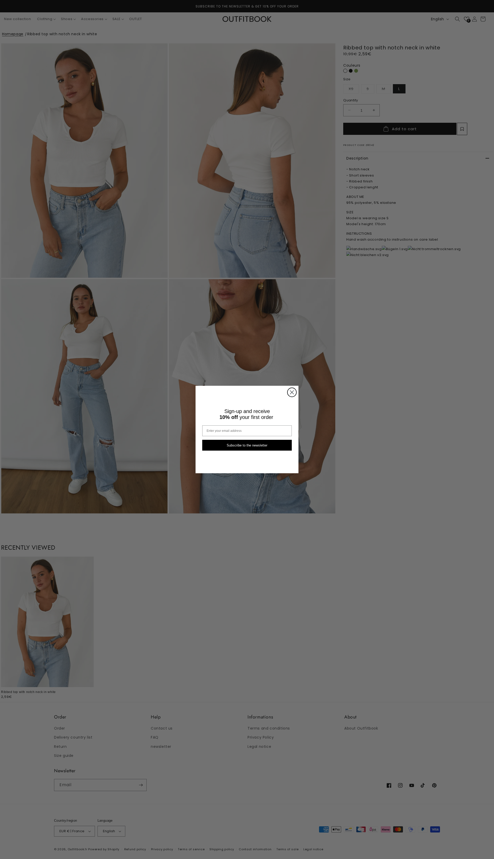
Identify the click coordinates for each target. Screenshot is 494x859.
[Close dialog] (291, 392)
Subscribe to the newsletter (247, 445)
